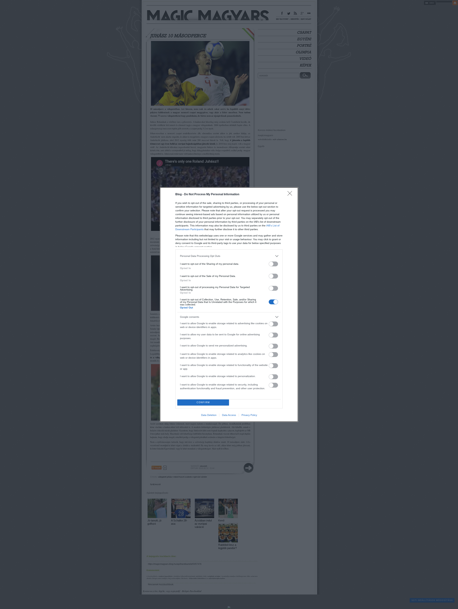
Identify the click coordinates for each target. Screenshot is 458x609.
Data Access (229, 415)
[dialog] (229, 305)
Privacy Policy (249, 415)
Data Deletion (208, 415)
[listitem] (229, 256)
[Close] (291, 194)
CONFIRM (203, 402)
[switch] (273, 264)
